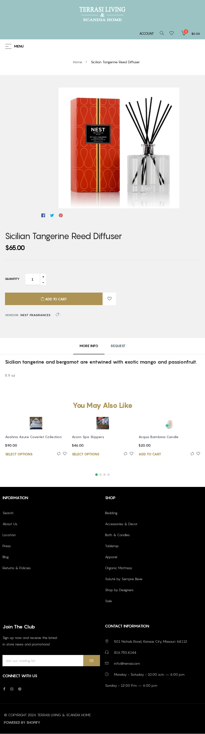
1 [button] (96, 474)
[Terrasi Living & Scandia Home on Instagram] (11, 689)
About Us (9, 524)
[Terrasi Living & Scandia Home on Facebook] (4, 689)
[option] (35, 442)
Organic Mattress (118, 568)
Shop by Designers (119, 590)
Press (6, 546)
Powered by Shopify (22, 722)
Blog (5, 557)
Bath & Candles (117, 535)
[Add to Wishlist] (110, 299)
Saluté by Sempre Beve (123, 579)
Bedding (111, 513)
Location (9, 535)
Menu (19, 46)
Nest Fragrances (35, 315)
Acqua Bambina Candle (158, 437)
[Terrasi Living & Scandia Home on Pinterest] (19, 689)
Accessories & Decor (121, 524)
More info (89, 346)
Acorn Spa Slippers (88, 437)
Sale (108, 601)
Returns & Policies (16, 568)
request (118, 346)
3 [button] (104, 474)
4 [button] (108, 474)
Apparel (111, 557)
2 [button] (100, 474)
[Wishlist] (173, 33)
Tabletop (112, 546)
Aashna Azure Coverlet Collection (33, 437)
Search (8, 513)
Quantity (12, 279)
